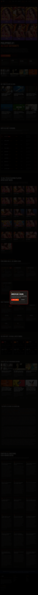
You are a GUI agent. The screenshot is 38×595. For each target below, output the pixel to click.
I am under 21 (23, 299)
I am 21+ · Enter (15, 299)
